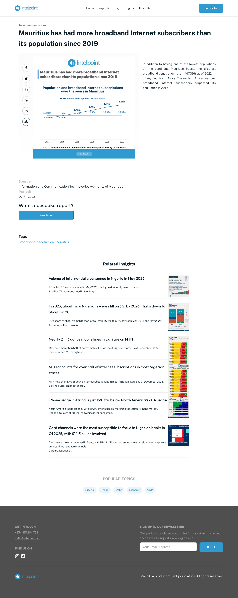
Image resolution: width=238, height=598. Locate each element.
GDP (150, 489)
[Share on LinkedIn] (26, 89)
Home (90, 8)
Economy (134, 489)
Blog (116, 8)
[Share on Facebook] (26, 68)
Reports (104, 8)
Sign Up (211, 547)
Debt (119, 489)
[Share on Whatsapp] (26, 100)
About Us (144, 8)
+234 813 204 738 (26, 532)
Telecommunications (32, 25)
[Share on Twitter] (26, 79)
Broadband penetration (36, 242)
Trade (104, 489)
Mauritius (62, 242)
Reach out (46, 215)
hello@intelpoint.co (27, 538)
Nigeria (89, 489)
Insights (129, 8)
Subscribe (211, 8)
